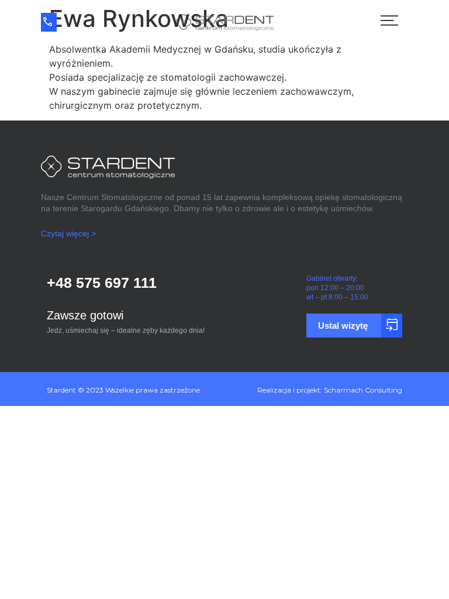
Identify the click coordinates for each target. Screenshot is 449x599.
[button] (434, 315)
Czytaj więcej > (68, 233)
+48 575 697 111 (102, 282)
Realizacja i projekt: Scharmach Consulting (329, 389)
